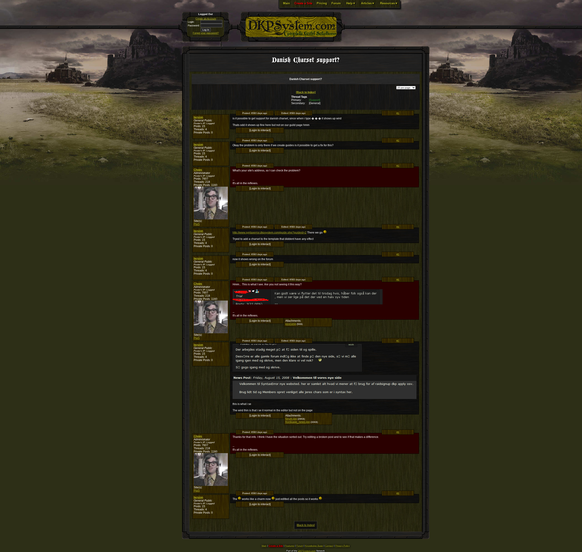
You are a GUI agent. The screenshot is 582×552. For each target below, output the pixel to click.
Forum (336, 3)
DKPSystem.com (307, 550)
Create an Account (206, 18)
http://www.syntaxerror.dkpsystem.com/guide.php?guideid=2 (269, 232)
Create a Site (303, 3)
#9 (397, 493)
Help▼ (351, 3)
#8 (397, 432)
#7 (397, 340)
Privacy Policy (342, 545)
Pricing (322, 3)
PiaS (197, 224)
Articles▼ (368, 3)
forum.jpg (291, 418)
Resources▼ (389, 3)
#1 (397, 113)
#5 (397, 254)
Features (289, 545)
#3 (397, 165)
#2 (397, 140)
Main (286, 3)
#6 (397, 279)
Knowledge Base (314, 545)
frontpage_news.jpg (297, 422)
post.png (290, 324)
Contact (329, 545)
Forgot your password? (206, 33)
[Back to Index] (306, 92)
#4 (397, 227)
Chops (198, 169)
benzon (198, 117)
